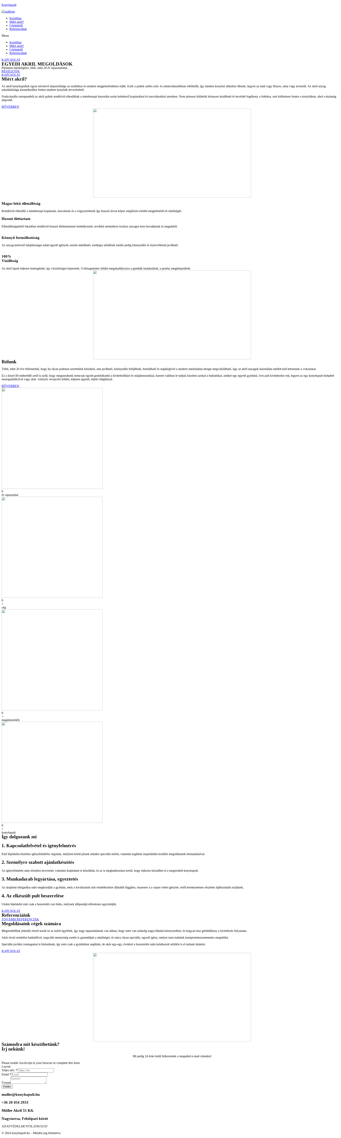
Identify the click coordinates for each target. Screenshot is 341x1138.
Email (6, 1074)
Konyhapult (9, 5)
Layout (6, 1066)
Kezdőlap (15, 18)
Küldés (7, 1086)
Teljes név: (9, 1070)
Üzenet (6, 1082)
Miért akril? (16, 21)
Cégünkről (16, 25)
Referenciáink (18, 29)
